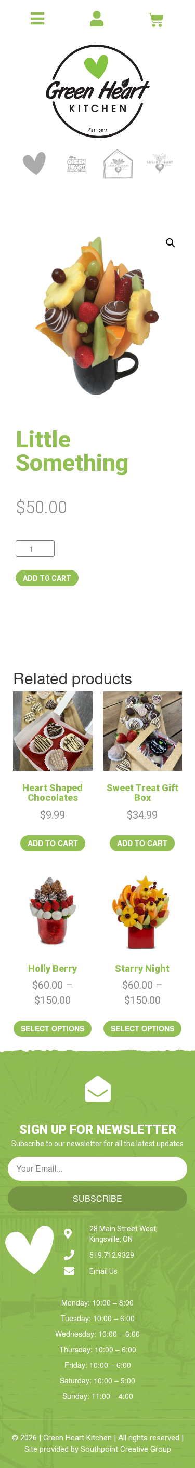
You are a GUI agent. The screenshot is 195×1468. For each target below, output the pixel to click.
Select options (52, 1028)
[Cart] (156, 19)
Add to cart (47, 578)
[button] (170, 243)
